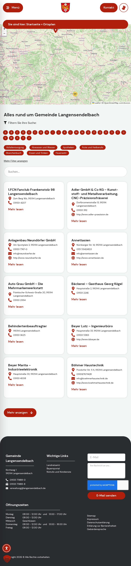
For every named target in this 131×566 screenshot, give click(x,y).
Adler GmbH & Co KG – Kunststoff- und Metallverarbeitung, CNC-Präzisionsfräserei (94, 194)
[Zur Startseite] (65, 7)
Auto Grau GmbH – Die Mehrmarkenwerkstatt (25, 286)
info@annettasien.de (87, 253)
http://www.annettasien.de (90, 257)
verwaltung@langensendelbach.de (28, 488)
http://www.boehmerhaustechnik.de (95, 382)
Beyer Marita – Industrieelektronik (22, 367)
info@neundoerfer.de (24, 253)
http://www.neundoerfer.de (27, 257)
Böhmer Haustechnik (87, 365)
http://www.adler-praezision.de (92, 214)
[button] (55, 30)
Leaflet (97, 103)
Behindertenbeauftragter (27, 326)
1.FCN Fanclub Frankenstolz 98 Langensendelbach (31, 192)
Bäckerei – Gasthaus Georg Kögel (96, 284)
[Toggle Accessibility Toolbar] (6, 548)
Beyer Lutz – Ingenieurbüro (92, 326)
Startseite (33, 24)
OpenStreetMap (111, 103)
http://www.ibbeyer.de (88, 339)
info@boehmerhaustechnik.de (92, 378)
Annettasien (80, 240)
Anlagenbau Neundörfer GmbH (31, 240)
